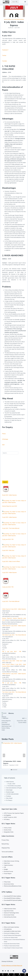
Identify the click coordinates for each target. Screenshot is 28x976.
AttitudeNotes (8, 929)
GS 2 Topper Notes (8, 878)
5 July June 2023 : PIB (7, 539)
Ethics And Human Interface (11, 927)
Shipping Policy (6, 848)
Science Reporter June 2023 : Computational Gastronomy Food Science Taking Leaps (6, 724)
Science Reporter (7, 618)
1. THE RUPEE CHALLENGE (13, 785)
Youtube (4, 61)
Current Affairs (7, 857)
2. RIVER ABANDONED (12, 794)
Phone (4, 433)
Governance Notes (9, 884)
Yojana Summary (8, 865)
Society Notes (7, 830)
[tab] (11, 769)
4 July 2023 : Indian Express (9, 572)
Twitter (4, 55)
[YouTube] (13, 971)
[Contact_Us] (24, 971)
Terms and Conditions (7, 851)
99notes (11, 27)
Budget (6, 869)
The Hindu (5, 635)
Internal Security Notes (10, 917)
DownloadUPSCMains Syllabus (12, 898)
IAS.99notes (9, 961)
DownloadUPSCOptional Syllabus (13, 900)
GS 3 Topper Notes (8, 904)
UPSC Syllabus (7, 892)
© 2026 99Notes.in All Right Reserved (12, 965)
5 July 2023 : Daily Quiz (8, 550)
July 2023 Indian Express (18, 19)
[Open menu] (25, 2)
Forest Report (7, 873)
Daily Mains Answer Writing (11, 861)
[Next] (24, 755)
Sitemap (4, 961)
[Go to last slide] (4, 755)
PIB (3, 651)
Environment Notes (9, 915)
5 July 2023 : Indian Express (9, 517)
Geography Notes (8, 832)
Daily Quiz (5, 660)
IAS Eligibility (7, 815)
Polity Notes (7, 882)
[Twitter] (5, 971)
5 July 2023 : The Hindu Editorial (10, 528)
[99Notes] (6, 1)
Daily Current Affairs (8, 664)
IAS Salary (7, 819)
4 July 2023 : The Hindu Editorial (10, 601)
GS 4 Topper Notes (8, 923)
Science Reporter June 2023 (9, 506)
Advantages (9, 790)
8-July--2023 (11, 783)
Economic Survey (8, 871)
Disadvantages (10, 792)
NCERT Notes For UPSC (10, 817)
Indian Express (7, 19)
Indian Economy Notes (10, 908)
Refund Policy (5, 844)
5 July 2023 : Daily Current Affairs (11, 561)
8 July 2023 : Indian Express (9, 495)
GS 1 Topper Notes (8, 824)
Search (5, 482)
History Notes (7, 827)
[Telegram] (11, 971)
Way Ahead (9, 798)
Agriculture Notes (8, 910)
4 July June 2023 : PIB (7, 587)
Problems (8, 796)
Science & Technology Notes (11, 912)
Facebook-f (5, 50)
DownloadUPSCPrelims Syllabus (12, 896)
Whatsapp (5, 439)
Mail (3, 444)
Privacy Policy (5, 840)
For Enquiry (9, 800)
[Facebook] (3, 971)
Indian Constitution (8, 836)
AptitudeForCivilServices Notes (12, 931)
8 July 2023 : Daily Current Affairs (21, 720)
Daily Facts (7, 863)
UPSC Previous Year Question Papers (14, 813)
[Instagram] (8, 971)
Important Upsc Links (9, 809)
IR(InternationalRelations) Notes (12, 886)
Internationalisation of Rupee (14, 787)
